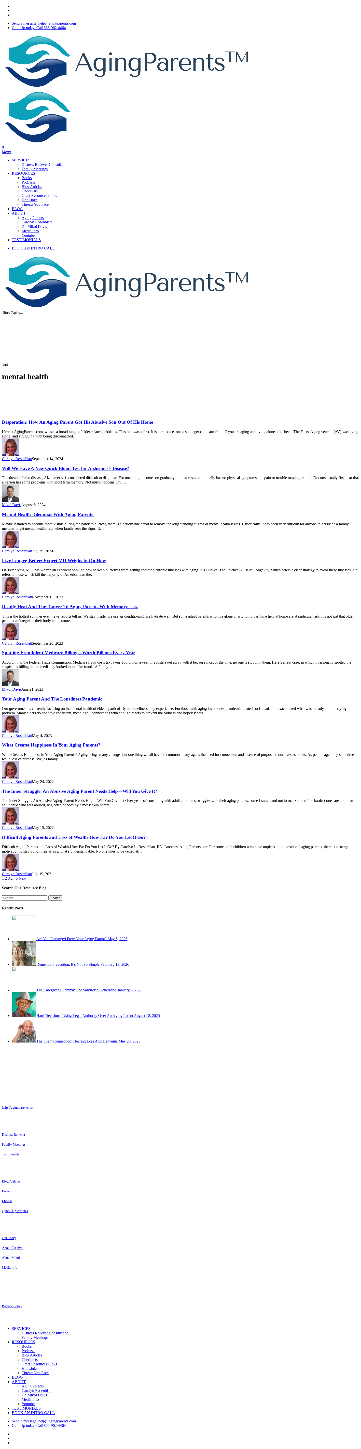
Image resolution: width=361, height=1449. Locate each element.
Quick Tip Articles (15, 1211)
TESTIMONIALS (26, 1408)
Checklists (30, 1359)
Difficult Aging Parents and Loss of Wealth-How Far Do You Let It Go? (74, 837)
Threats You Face (35, 1373)
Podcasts (28, 1351)
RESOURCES (23, 1342)
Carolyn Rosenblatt (17, 459)
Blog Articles (11, 1181)
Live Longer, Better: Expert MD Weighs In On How (54, 560)
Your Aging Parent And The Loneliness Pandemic (52, 698)
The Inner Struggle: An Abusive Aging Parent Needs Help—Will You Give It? (79, 791)
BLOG (17, 1377)
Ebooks (7, 1201)
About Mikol (11, 1258)
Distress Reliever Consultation (45, 1333)
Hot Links (29, 1368)
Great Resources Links (39, 1364)
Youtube (28, 1404)
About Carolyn (12, 1248)
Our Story (9, 1238)
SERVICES (21, 1328)
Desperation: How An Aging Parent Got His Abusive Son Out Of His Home (77, 422)
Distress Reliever (13, 1135)
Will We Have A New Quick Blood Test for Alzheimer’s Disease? (65, 468)
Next (22, 878)
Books (6, 1191)
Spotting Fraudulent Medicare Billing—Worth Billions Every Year (68, 652)
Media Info (9, 1267)
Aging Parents (33, 1386)
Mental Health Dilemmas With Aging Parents (48, 514)
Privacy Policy (12, 1306)
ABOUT (19, 1382)
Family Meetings (13, 1144)
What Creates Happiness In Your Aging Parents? (51, 745)
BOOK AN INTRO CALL (33, 1413)
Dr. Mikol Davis (34, 1395)
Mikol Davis (11, 505)
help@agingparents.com (18, 1107)
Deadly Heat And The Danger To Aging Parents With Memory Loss (70, 606)
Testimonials (10, 1154)
